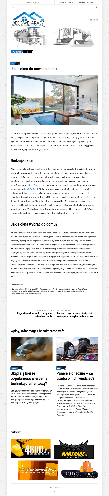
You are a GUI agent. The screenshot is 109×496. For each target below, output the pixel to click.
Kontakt (90, 2)
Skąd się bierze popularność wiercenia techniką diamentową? (29, 378)
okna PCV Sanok (30, 189)
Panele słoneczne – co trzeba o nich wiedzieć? (75, 376)
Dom (12, 64)
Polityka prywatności (67, 2)
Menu (95, 19)
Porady (14, 368)
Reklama (81, 2)
